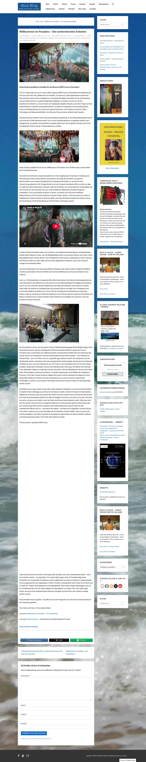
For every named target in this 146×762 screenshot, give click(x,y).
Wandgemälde (86, 38)
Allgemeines (50, 9)
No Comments (80, 36)
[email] (27, 756)
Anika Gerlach (34, 38)
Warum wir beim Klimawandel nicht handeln (112, 435)
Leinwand (51, 38)
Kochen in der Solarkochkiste (108, 428)
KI (113, 4)
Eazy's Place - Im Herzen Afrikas (109, 546)
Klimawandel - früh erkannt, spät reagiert (111, 426)
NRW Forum (64, 38)
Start (47, 4)
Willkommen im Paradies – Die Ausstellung (42, 613)
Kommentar (25, 676)
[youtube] (23, 756)
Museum (57, 38)
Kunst (73, 4)
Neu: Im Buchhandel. (112, 168)
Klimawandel (103, 4)
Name (23, 705)
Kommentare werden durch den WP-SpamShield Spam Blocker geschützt (36, 738)
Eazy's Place (103, 289)
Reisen (64, 4)
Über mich (82, 9)
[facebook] (19, 756)
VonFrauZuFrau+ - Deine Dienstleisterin (111, 241)
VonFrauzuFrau (32, 619)
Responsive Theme (121, 756)
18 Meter (26, 38)
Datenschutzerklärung (106, 392)
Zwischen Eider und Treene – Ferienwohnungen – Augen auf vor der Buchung (111, 67)
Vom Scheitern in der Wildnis (115, 348)
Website (24, 723)
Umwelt (92, 4)
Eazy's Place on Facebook (107, 294)
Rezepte (71, 9)
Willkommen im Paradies (27, 40)
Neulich (62, 9)
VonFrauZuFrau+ (74, 38)
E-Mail (23, 714)
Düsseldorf (43, 38)
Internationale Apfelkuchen (107, 492)
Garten (55, 4)
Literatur (82, 4)
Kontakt (93, 9)
